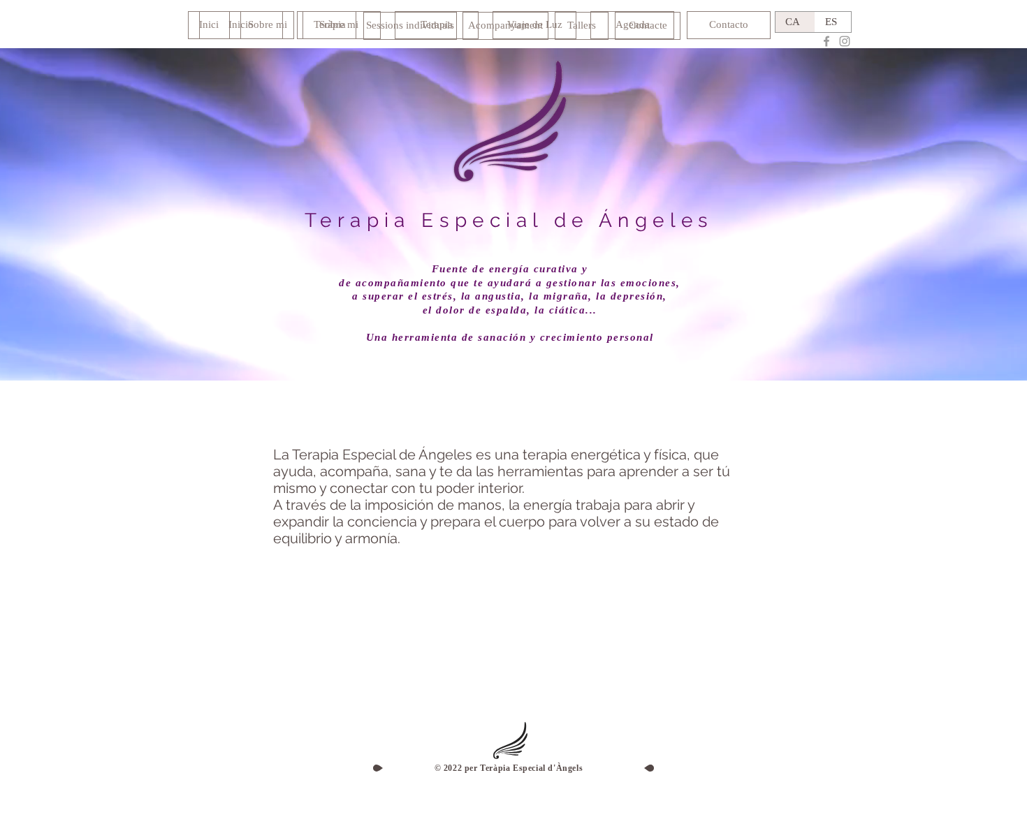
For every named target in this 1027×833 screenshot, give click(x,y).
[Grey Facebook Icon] (826, 41)
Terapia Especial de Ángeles (509, 220)
